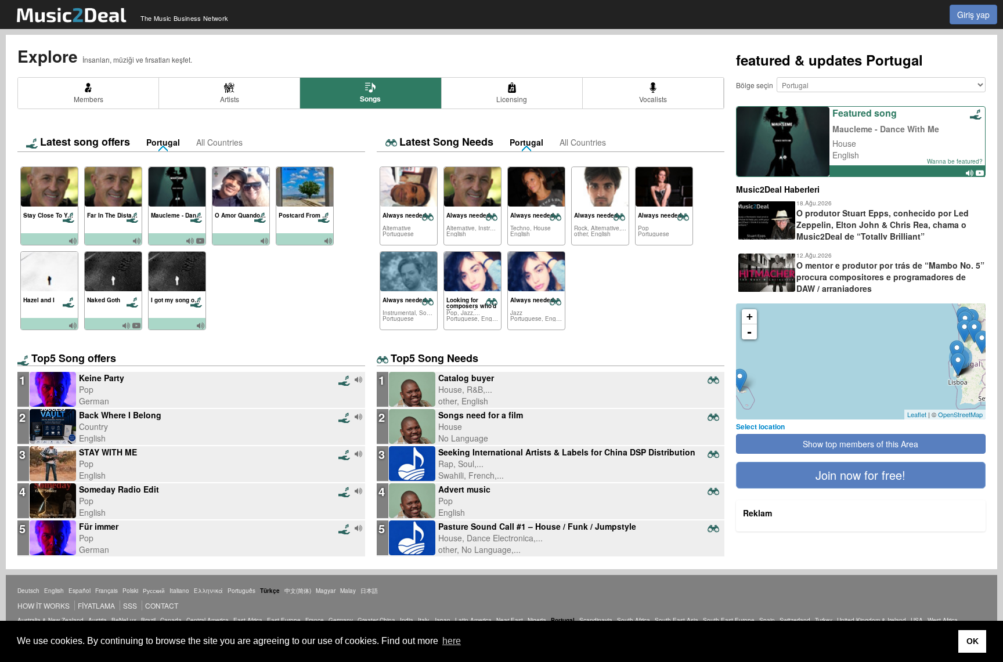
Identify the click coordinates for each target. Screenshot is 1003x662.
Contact (161, 605)
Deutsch (28, 591)
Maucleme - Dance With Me (885, 129)
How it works (43, 605)
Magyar (325, 591)
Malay (348, 591)
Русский (154, 591)
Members (88, 99)
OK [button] (972, 641)
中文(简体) (297, 591)
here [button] (451, 641)
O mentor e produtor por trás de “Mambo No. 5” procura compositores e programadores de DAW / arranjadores (890, 276)
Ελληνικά (208, 591)
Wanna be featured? (955, 161)
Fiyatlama (96, 605)
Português (241, 591)
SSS (130, 605)
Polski (130, 591)
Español (79, 591)
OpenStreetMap (960, 414)
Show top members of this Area (860, 444)
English (54, 591)
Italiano (179, 591)
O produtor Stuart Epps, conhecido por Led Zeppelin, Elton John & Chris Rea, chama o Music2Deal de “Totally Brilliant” (882, 224)
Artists (229, 99)
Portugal (163, 142)
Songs (370, 98)
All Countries (219, 142)
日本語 (369, 591)
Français (106, 591)
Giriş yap (973, 14)
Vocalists (653, 99)
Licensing (511, 99)
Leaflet (916, 414)
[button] (861, 475)
